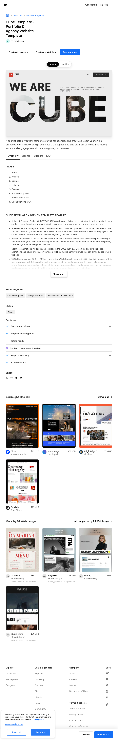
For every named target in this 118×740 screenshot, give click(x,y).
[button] (114, 5)
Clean (10, 312)
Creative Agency (15, 295)
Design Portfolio (35, 295)
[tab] (13, 156)
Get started (96, 4)
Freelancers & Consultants (60, 295)
